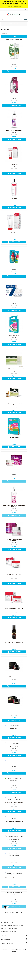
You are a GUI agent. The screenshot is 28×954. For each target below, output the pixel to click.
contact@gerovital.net (10, 931)
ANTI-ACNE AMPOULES (14, 437)
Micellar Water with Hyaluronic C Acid (14, 821)
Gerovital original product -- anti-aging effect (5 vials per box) (14, 403)
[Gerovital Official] (14, 14)
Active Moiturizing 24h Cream (14, 574)
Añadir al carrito (14, 71)
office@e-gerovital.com (16, 6)
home (14, 713)
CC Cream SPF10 (14, 746)
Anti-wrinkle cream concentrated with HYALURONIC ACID (14, 540)
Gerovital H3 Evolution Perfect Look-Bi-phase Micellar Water (14, 506)
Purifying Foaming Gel (14, 198)
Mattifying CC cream (14, 266)
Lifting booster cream (14, 676)
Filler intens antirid (14, 728)
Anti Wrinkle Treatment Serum (14, 839)
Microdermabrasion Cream (14, 61)
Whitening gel (14, 763)
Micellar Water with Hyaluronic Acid (14, 130)
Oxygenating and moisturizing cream (14, 642)
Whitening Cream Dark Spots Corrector (14, 877)
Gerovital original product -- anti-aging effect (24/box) (14, 369)
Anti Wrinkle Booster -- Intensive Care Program (14, 802)
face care (14, 64)
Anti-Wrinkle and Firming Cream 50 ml (14, 608)
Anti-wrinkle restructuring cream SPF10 (14, 711)
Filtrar (14, 36)
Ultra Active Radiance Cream (14, 471)
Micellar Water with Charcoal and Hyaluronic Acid (14, 858)
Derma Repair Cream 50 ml (14, 232)
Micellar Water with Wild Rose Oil (14, 897)
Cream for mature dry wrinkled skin (14, 301)
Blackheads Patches (14, 335)
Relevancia (14, 33)
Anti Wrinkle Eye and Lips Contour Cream (14, 783)
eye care (14, 576)
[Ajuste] (25, 9)
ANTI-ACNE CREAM (14, 164)
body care (14, 371)
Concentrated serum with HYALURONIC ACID (14, 96)
